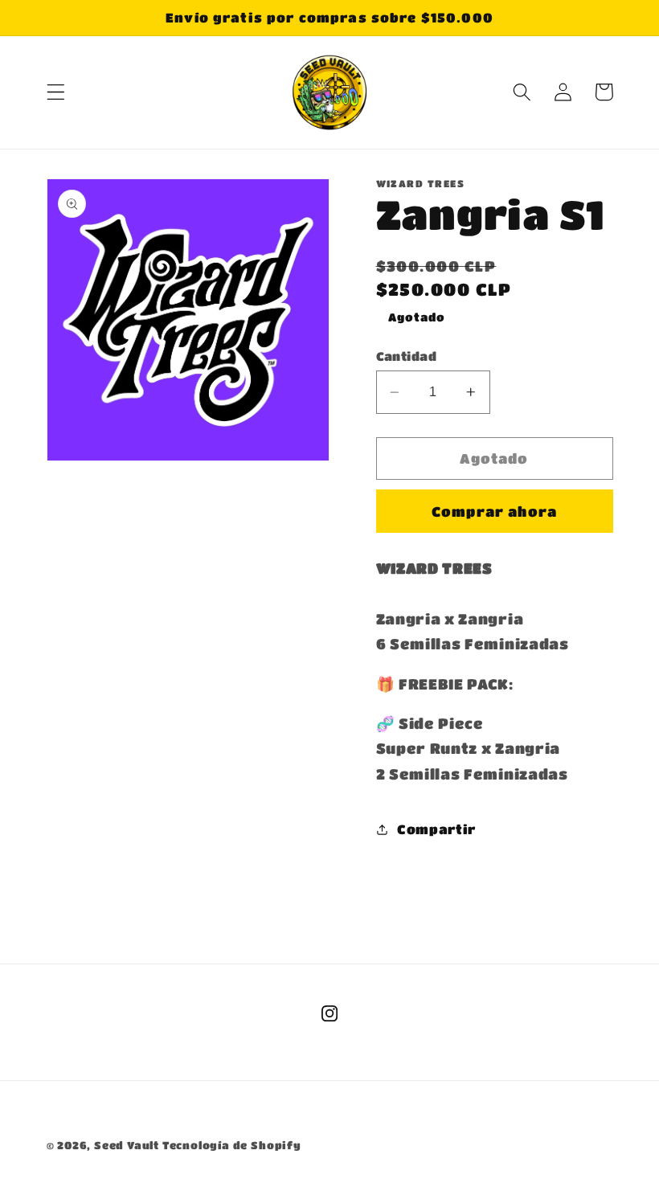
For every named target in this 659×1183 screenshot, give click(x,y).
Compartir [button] (436, 829)
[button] (55, 92)
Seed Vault (126, 1145)
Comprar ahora (494, 511)
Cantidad (406, 356)
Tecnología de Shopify (231, 1145)
